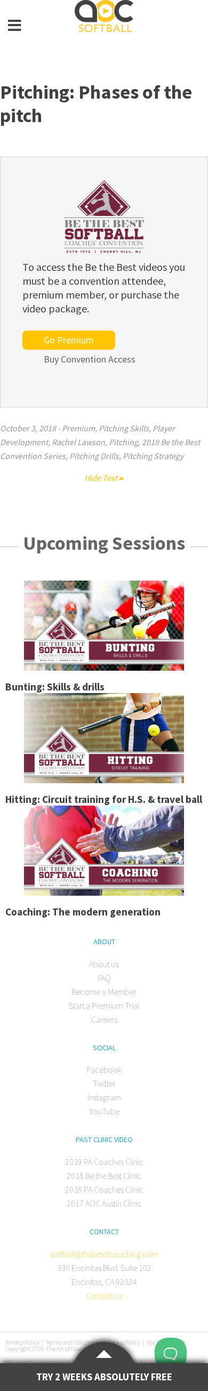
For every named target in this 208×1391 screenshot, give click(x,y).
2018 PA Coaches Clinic (104, 1189)
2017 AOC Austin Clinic (104, 1203)
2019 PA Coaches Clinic (104, 1161)
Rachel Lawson (78, 442)
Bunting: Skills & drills (55, 686)
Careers (104, 1019)
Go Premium (69, 340)
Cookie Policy (123, 1342)
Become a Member (104, 991)
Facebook (104, 1069)
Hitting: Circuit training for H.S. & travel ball (103, 799)
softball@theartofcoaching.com (104, 1254)
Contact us (104, 1295)
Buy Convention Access (89, 359)
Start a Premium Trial (104, 1005)
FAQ (104, 977)
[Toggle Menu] (15, 25)
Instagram (104, 1097)
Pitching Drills (94, 456)
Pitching (123, 442)
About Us (104, 964)
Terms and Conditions (73, 1342)
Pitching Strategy (153, 456)
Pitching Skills (124, 428)
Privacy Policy (22, 1342)
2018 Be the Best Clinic (104, 1175)
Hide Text (101, 477)
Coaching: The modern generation (83, 911)
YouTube (104, 1111)
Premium (78, 428)
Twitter (104, 1083)
